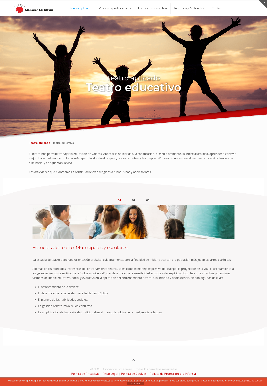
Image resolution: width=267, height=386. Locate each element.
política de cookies (253, 380)
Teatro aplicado (39, 143)
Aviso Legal (110, 374)
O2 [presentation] (133, 200)
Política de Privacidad (85, 374)
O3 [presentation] (147, 200)
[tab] (119, 200)
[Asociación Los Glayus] (33, 8)
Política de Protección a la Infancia (173, 374)
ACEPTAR (135, 384)
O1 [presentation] (119, 200)
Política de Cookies (134, 374)
